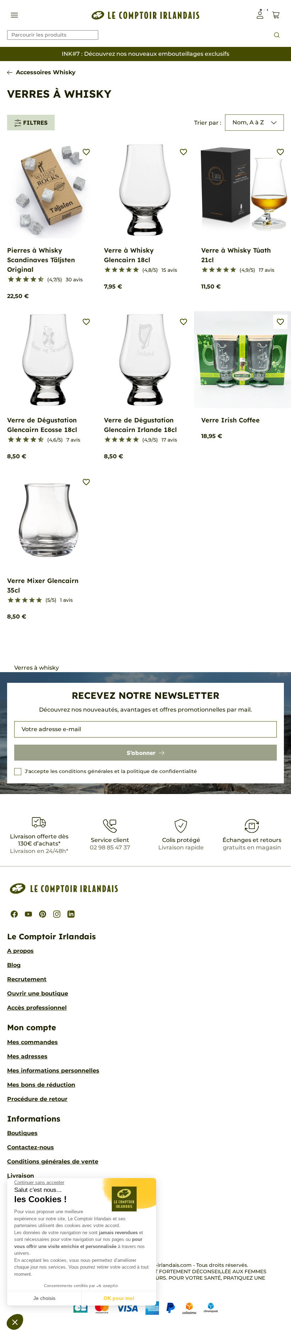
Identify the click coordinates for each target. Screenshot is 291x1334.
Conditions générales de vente (52, 1161)
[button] (14, 1321)
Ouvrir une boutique (37, 993)
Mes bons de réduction (41, 1084)
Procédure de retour (37, 1099)
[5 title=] (23, 279)
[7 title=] (30, 279)
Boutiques (22, 1133)
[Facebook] (14, 914)
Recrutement (26, 979)
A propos (20, 950)
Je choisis (44, 1298)
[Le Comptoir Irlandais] (145, 15)
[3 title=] (15, 279)
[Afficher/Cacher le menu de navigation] (14, 15)
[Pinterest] (42, 914)
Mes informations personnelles (53, 1070)
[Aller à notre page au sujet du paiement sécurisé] (145, 1307)
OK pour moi (119, 1298)
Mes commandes (32, 1042)
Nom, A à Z (248, 122)
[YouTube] (28, 914)
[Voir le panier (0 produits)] (276, 15)
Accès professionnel (37, 1007)
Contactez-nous (30, 1147)
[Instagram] (57, 914)
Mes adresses (27, 1056)
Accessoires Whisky (46, 72)
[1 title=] (8, 279)
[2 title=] (114, 270)
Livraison (20, 1175)
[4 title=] (128, 270)
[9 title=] (37, 279)
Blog (14, 965)
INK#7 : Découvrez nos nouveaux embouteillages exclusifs (145, 53)
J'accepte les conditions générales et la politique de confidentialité (111, 771)
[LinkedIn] (71, 914)
